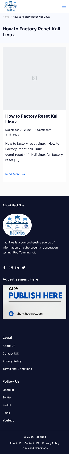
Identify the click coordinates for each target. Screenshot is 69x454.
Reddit (7, 405)
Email (6, 413)
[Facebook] (4, 267)
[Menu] (64, 6)
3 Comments (43, 130)
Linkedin (8, 389)
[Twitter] (23, 267)
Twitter (7, 397)
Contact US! (11, 353)
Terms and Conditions (17, 369)
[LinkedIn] (17, 267)
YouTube (8, 420)
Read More (12, 174)
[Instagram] (11, 267)
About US (9, 345)
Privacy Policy (12, 361)
